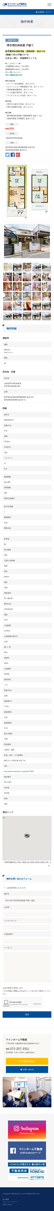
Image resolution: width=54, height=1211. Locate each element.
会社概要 (6, 1199)
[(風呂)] (7, 309)
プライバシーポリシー (10, 1202)
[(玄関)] (7, 289)
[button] (27, 835)
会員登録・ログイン (45, 12)
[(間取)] (7, 270)
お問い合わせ (28, 1069)
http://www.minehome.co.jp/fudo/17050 (18, 771)
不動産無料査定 (28, 1061)
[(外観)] (17, 270)
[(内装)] (7, 280)
